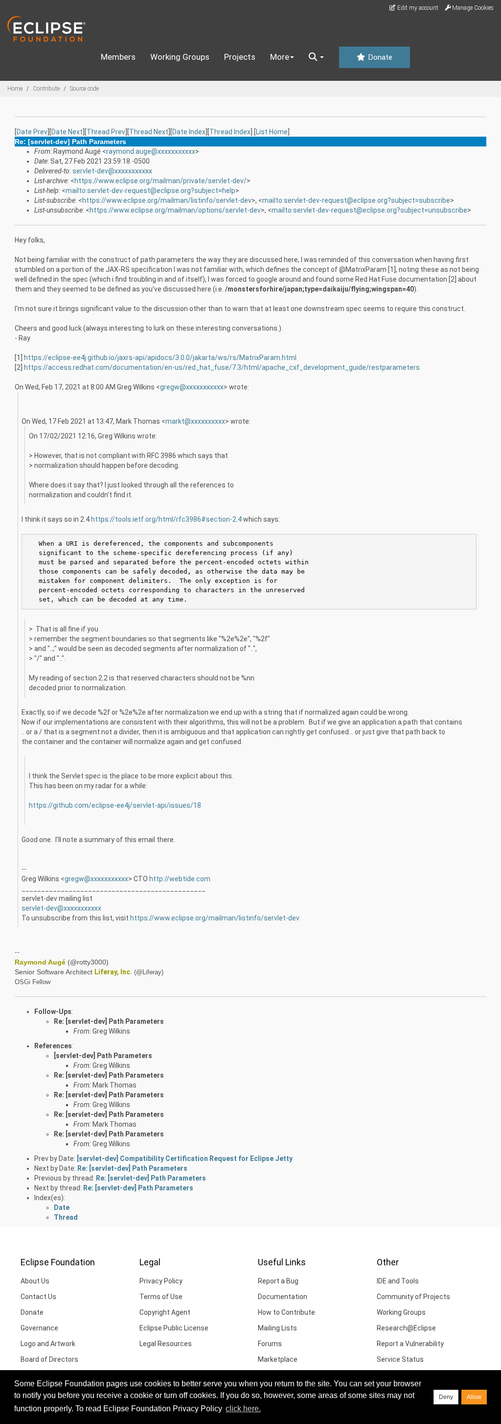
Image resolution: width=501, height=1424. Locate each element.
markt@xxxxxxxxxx (195, 421)
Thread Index (229, 132)
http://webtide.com (179, 879)
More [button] (279, 57)
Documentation (282, 1297)
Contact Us (38, 1297)
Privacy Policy (160, 1281)
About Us (35, 1281)
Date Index (188, 132)
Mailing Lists (277, 1328)
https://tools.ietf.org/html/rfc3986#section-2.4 (166, 519)
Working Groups (179, 57)
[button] (316, 57)
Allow (474, 1397)
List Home (272, 132)
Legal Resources (165, 1344)
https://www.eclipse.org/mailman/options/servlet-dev (175, 210)
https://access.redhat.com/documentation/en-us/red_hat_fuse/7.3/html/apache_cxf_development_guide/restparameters (222, 367)
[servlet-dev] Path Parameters (103, 1056)
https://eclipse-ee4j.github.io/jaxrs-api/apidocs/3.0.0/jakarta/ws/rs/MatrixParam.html (160, 358)
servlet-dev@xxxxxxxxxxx (112, 171)
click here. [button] (243, 1408)
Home (15, 88)
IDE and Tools (398, 1281)
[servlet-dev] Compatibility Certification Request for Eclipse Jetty (185, 1158)
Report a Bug (278, 1281)
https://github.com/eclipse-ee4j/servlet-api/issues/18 (115, 805)
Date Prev (32, 132)
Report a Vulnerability (410, 1344)
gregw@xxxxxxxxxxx (192, 387)
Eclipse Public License (173, 1328)
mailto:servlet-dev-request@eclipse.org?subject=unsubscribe (369, 210)
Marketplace (277, 1359)
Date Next (67, 132)
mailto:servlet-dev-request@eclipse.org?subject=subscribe (356, 200)
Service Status (400, 1359)
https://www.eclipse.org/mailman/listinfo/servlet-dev (166, 200)
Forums (270, 1344)
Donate (379, 57)
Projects (239, 57)
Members (118, 57)
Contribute (46, 88)
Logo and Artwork (48, 1344)
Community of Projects (413, 1297)
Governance (39, 1328)
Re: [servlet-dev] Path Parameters (109, 1021)
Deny (446, 1397)
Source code (84, 88)
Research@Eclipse (406, 1328)
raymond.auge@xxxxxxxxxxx (150, 151)
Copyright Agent (164, 1312)
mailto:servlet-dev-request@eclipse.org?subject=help (150, 190)
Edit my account (417, 7)
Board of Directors (49, 1359)
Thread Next (148, 132)
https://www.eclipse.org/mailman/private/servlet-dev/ (160, 181)
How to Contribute (286, 1312)
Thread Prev (106, 132)
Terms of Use (160, 1297)
